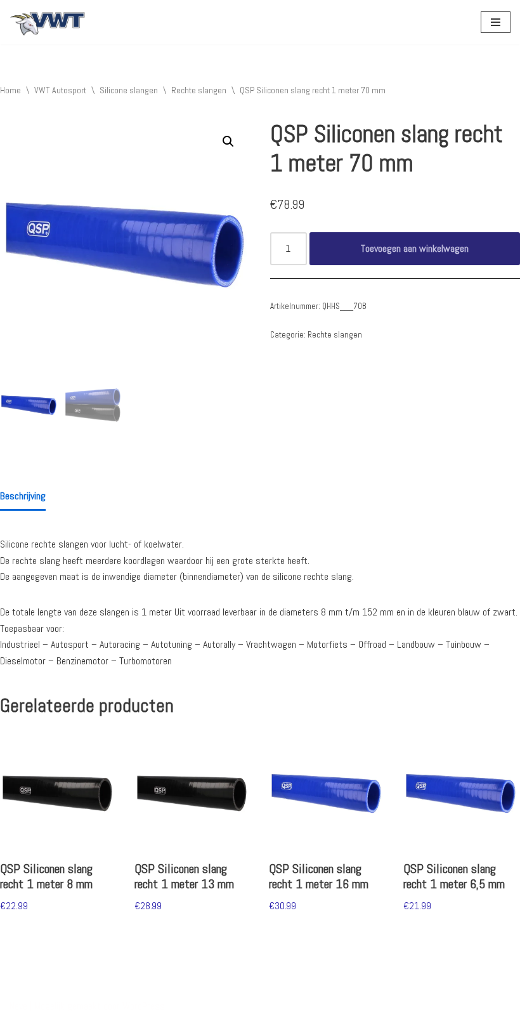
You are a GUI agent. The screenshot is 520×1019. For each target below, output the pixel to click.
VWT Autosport (60, 90)
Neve (18, 1006)
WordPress (143, 1006)
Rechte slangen (198, 90)
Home (10, 90)
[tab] (23, 497)
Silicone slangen (129, 90)
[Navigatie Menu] (495, 22)
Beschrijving (23, 496)
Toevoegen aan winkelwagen (415, 248)
